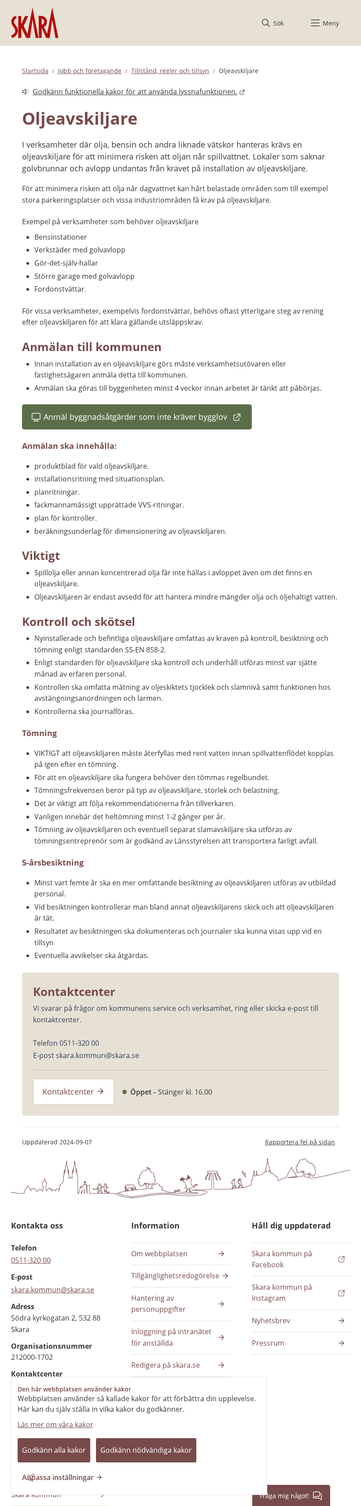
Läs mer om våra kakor (55, 1424)
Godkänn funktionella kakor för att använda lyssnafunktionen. (129, 92)
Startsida (35, 71)
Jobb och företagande (90, 71)
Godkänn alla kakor (54, 1450)
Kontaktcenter (68, 1091)
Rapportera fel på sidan (300, 1142)
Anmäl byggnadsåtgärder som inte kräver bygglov (135, 419)
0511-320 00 (31, 1260)
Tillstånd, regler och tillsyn (170, 71)
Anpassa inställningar (58, 1477)
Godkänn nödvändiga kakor (146, 1450)
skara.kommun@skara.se (52, 1290)
